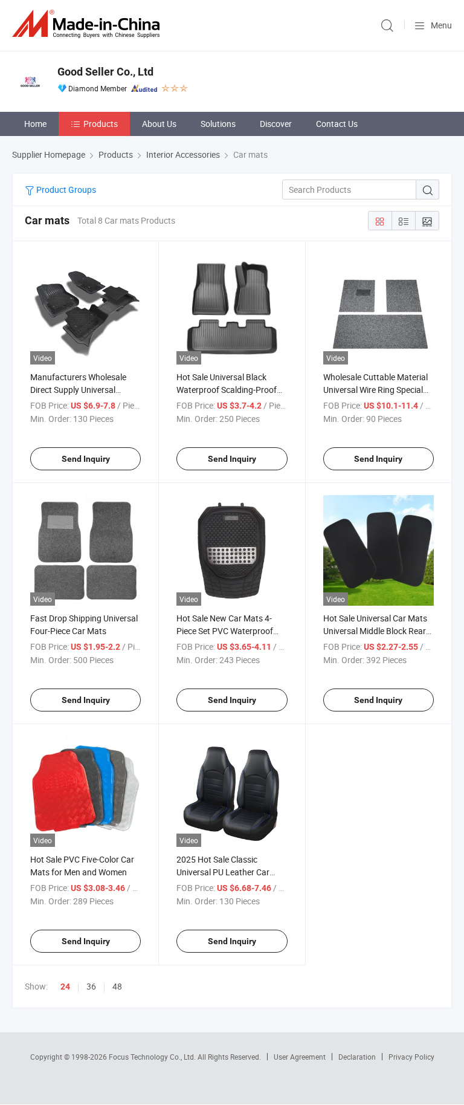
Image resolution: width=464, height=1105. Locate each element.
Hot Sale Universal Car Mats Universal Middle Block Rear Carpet (375, 630)
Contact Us (337, 123)
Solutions (218, 123)
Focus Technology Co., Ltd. (153, 1056)
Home (35, 123)
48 (117, 986)
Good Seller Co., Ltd (105, 71)
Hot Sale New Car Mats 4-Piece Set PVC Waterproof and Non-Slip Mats (224, 630)
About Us (159, 123)
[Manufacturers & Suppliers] (88, 24)
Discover (276, 123)
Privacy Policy (411, 1056)
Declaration (357, 1056)
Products (100, 123)
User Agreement (300, 1056)
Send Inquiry (86, 459)
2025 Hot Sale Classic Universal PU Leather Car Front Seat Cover (222, 872)
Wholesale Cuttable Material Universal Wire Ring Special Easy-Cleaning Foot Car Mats (377, 389)
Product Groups (65, 189)
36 (91, 986)
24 (65, 986)
